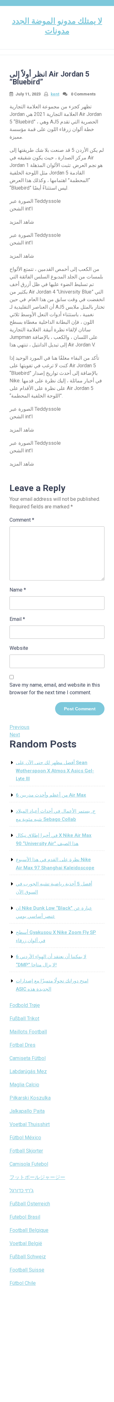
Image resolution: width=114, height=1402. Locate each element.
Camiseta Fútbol (28, 1058)
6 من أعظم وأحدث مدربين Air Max (51, 795)
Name (18, 590)
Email (17, 619)
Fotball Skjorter (26, 1151)
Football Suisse (27, 1270)
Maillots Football (28, 1032)
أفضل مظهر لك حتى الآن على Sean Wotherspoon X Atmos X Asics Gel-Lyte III (55, 770)
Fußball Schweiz (28, 1257)
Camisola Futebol (29, 1164)
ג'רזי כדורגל (22, 1190)
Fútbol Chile (23, 1283)
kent (55, 94)
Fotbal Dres (22, 1045)
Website (19, 648)
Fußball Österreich (30, 1204)
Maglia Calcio (24, 1085)
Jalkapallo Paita (27, 1111)
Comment (22, 520)
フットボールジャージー (37, 1177)
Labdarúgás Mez (28, 1071)
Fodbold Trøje (25, 1005)
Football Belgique (29, 1230)
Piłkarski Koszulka (30, 1098)
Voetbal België (26, 1243)
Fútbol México (25, 1138)
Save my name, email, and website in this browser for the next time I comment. (55, 688)
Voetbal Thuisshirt (30, 1124)
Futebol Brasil (25, 1217)
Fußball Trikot (24, 1018)
